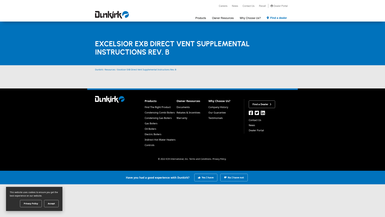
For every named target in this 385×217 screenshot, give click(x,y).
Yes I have (207, 177)
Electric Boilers (153, 134)
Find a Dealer (260, 104)
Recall (262, 6)
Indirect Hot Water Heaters (160, 139)
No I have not (235, 177)
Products (151, 101)
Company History (218, 107)
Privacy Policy (219, 158)
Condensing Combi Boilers (160, 112)
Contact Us (248, 6)
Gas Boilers (151, 123)
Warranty (182, 118)
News (235, 6)
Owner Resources (188, 101)
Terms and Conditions (200, 158)
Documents (183, 107)
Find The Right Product (158, 107)
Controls (149, 145)
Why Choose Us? (219, 101)
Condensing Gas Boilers (158, 118)
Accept (51, 203)
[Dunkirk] (112, 15)
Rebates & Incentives (188, 112)
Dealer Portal (280, 6)
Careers (223, 6)
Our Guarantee (217, 112)
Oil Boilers (150, 129)
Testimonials (215, 118)
